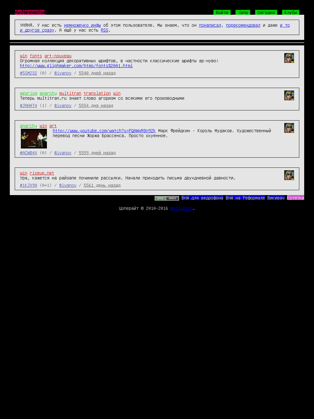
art (53, 125)
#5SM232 (28, 72)
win (23, 55)
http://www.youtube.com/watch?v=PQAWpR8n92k (104, 130)
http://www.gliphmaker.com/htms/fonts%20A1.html (76, 65)
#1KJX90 (28, 185)
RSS (104, 29)
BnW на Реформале (245, 197)
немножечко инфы (82, 24)
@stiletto (181, 208)
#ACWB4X (28, 152)
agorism (28, 92)
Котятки (295, 197)
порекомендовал (243, 24)
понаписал (210, 24)
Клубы (291, 12)
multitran (70, 92)
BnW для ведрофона (202, 197)
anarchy (48, 92)
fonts (36, 55)
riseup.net (42, 172)
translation (97, 92)
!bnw (243, 12)
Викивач (276, 197)
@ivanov (62, 72)
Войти (222, 12)
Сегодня (266, 12)
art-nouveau (57, 55)
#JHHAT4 (28, 105)
